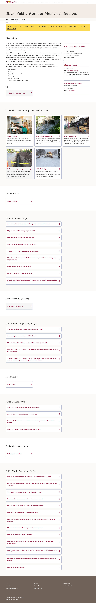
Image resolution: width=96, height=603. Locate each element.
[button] (86, 2)
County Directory (67, 583)
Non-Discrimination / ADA (12, 588)
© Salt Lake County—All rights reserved (15, 597)
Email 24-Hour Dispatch (72, 70)
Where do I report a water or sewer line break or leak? (24, 429)
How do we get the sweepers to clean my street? (22, 512)
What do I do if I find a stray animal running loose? (23, 251)
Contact (23, 19)
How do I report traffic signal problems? (19, 534)
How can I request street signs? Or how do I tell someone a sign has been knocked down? (30, 542)
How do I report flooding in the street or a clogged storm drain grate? (29, 476)
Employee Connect (67, 585)
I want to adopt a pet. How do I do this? (19, 273)
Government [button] (31, 2)
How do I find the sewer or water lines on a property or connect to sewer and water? (31, 421)
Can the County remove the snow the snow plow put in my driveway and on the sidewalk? (32, 484)
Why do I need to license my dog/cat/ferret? (21, 231)
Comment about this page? (12, 599)
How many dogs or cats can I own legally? (20, 237)
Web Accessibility (38, 588)
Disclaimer (8, 585)
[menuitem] (23, 2)
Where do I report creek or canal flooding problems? (23, 407)
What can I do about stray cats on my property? (22, 244)
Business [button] (37, 2)
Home (7, 19)
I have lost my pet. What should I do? (19, 266)
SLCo (7, 22)
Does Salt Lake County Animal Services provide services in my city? (28, 224)
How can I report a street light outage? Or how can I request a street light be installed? (31, 520)
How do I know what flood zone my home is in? (22, 414)
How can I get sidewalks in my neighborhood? (21, 336)
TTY (7, 583)
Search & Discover (59, 2)
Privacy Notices (14, 19)
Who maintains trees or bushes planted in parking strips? (25, 528)
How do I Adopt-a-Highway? (16, 567)
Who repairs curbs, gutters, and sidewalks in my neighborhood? (27, 342)
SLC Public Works (71, 90)
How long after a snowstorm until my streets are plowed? (25, 499)
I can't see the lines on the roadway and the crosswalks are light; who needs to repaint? (32, 551)
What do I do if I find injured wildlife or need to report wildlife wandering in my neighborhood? (31, 258)
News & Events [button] (44, 2)
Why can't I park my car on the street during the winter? (24, 492)
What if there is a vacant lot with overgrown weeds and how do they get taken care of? (31, 559)
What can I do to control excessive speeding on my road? (25, 329)
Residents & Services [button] (22, 2)
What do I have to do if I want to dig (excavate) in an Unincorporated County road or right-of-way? (32, 350)
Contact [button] (51, 2)
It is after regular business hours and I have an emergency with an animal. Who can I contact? (32, 281)
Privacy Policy (37, 585)
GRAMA (36, 583)
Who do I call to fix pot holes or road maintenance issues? (25, 505)
